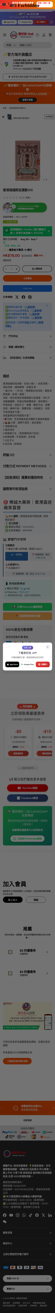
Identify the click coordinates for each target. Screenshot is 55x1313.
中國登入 (44, 664)
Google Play (29, 664)
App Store (14, 664)
